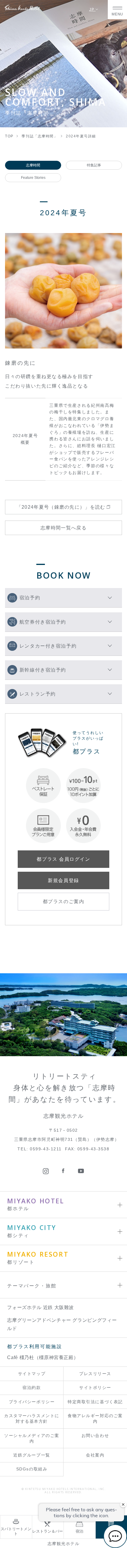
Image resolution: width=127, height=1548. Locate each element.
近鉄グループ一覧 (31, 1455)
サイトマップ (31, 1374)
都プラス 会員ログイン (63, 859)
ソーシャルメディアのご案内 (31, 1438)
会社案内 (95, 1455)
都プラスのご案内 (63, 901)
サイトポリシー (95, 1387)
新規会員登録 (63, 880)
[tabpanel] (63, 291)
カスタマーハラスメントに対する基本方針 (31, 1419)
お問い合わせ (95, 1435)
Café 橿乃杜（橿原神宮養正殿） (42, 1357)
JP (92, 9)
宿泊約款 (31, 1387)
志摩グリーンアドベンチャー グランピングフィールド (62, 1324)
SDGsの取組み (31, 1469)
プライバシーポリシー (32, 1402)
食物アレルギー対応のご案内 (95, 1419)
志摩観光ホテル (64, 1543)
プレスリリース (95, 1374)
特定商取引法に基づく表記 (95, 1402)
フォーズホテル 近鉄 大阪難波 (40, 1307)
